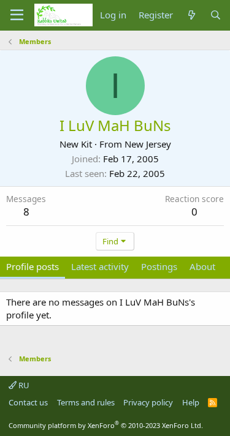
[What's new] (191, 15)
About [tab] (202, 266)
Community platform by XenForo (106, 425)
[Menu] (16, 15)
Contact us (28, 402)
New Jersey (148, 144)
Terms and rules (86, 402)
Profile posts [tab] (32, 266)
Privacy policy (148, 402)
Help (190, 402)
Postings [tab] (159, 266)
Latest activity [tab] (100, 266)
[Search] (216, 15)
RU (23, 385)
